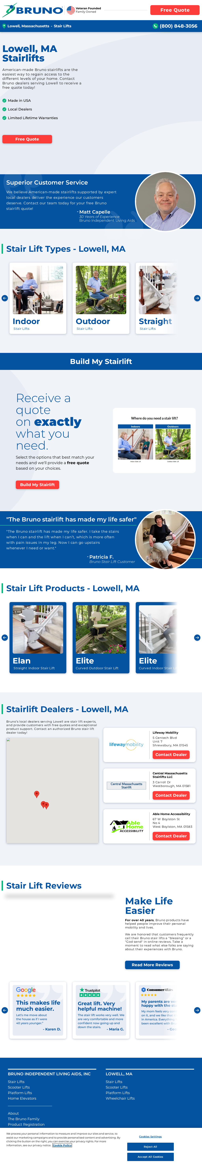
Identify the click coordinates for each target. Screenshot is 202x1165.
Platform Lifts (20, 1093)
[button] (43, 805)
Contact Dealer (171, 754)
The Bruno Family (23, 1119)
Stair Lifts (16, 1082)
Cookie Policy (62, 1145)
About (13, 1113)
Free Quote (27, 139)
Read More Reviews (152, 964)
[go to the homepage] (32, 10)
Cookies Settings (150, 1136)
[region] (101, 1146)
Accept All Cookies (150, 1156)
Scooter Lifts (19, 1087)
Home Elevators (22, 1098)
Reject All (150, 1146)
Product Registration (26, 1124)
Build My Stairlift (37, 484)
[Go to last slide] (5, 298)
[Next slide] (197, 298)
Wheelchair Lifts (120, 1098)
